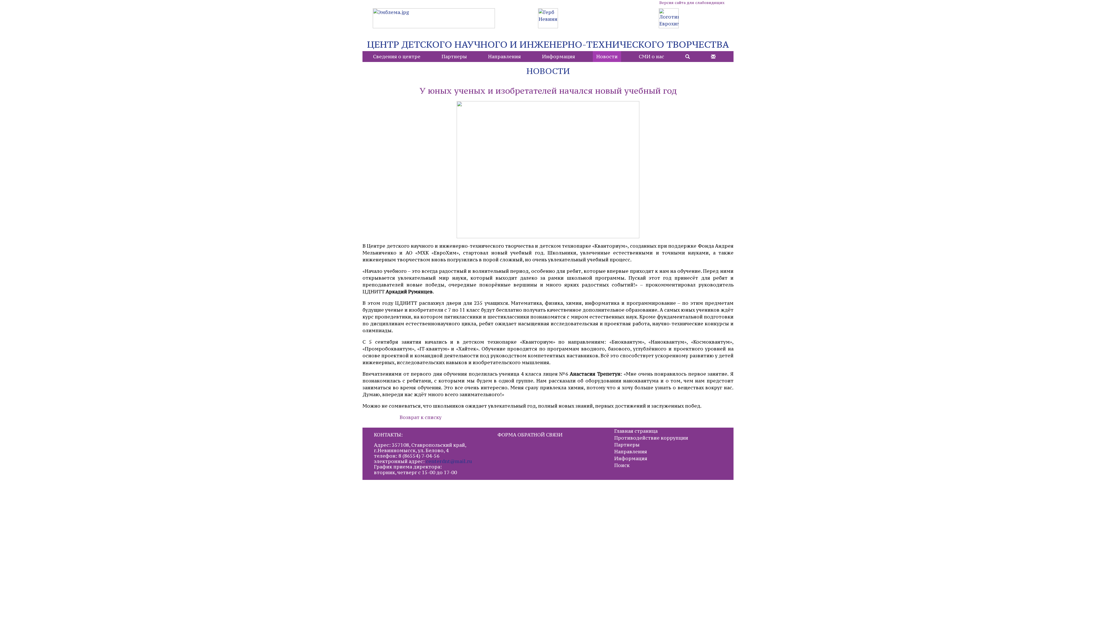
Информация (558, 56)
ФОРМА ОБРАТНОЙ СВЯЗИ (530, 435)
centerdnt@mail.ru (449, 461)
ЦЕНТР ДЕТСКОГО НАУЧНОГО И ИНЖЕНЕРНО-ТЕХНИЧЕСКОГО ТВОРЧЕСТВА (548, 44)
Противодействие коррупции (651, 438)
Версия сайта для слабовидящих (691, 2)
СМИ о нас (651, 56)
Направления (504, 56)
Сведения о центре (396, 56)
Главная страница (636, 431)
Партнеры (454, 56)
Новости (607, 56)
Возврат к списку (421, 417)
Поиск (622, 465)
